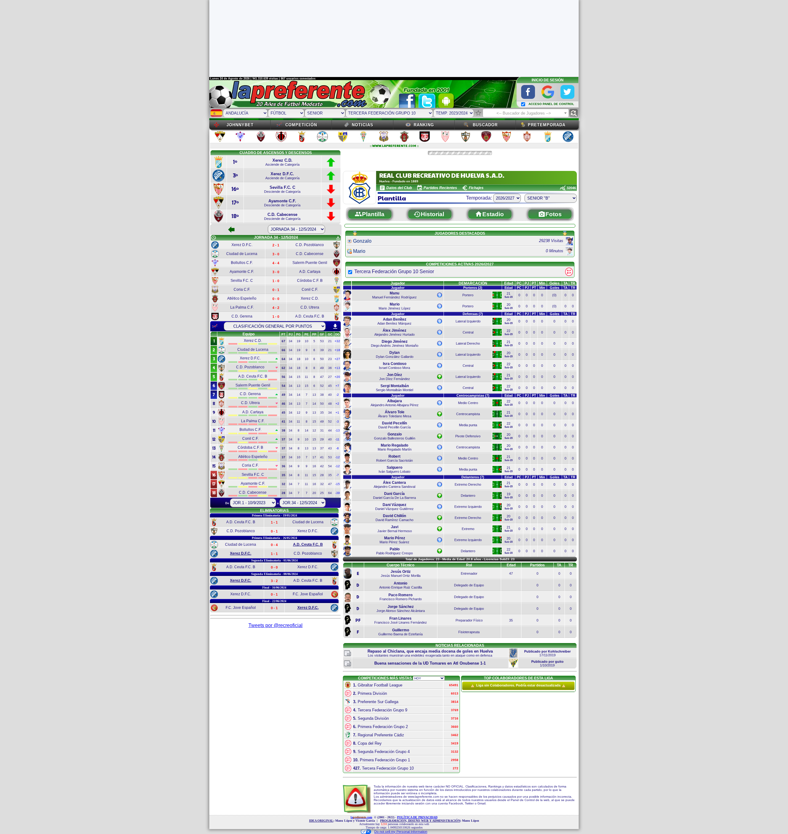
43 (330, 448)
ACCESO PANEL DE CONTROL (551, 104)
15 (298, 377)
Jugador (398, 283)
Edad (508, 283)
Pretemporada (546, 125)
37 (322, 448)
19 (298, 341)
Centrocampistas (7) (472, 395)
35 (322, 412)
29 (322, 439)
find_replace (573, 113)
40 (330, 394)
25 (322, 493)
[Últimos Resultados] (214, 326)
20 (314, 493)
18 (298, 359)
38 (322, 394)
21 (330, 341)
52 (322, 385)
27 (330, 377)
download (335, 326)
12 (298, 412)
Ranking (424, 125)
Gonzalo (362, 241)
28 (322, 475)
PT (534, 283)
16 (314, 466)
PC (519, 283)
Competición (301, 125)
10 (306, 341)
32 (322, 484)
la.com (361, 817)
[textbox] (526, 113)
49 (322, 368)
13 (298, 385)
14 (298, 394)
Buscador (485, 125)
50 (322, 359)
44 (330, 430)
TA (565, 283)
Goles (554, 283)
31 (322, 430)
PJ (527, 283)
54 (330, 466)
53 (322, 341)
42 (322, 466)
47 (322, 377)
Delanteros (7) (472, 477)
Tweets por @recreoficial (275, 625)
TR (572, 283)
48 (330, 403)
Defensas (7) (473, 314)
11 (306, 377)
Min (542, 283)
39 (322, 350)
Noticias (362, 125)
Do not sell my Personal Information (400, 831)
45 (330, 385)
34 (290, 341)
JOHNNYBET (240, 125)
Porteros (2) (472, 287)
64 (330, 493)
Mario (359, 251)
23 (330, 359)
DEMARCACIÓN (473, 283)
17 (314, 457)
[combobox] (526, 113)
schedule (213, 237)
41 (322, 457)
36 (330, 368)
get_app (338, 237)
